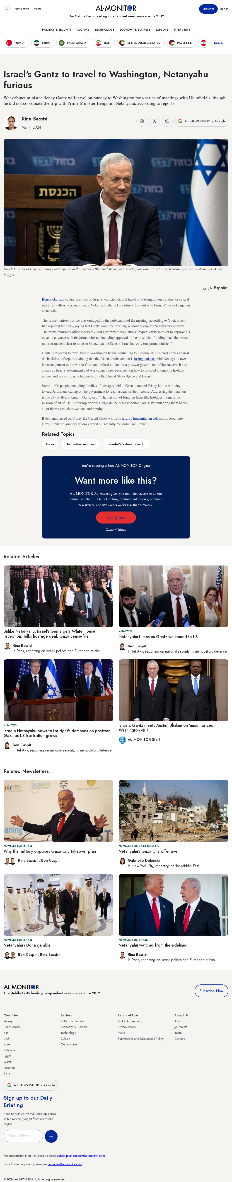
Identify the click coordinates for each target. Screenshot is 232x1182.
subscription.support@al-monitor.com (81, 1155)
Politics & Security (56, 29)
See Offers (116, 517)
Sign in (224, 9)
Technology (104, 29)
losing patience (144, 358)
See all (219, 43)
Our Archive (68, 1044)
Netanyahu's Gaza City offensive (148, 851)
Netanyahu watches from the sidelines (153, 945)
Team (178, 1032)
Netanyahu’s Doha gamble (27, 945)
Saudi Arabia (12, 1027)
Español (221, 288)
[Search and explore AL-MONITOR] (7, 8)
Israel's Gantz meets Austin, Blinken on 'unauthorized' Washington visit (167, 727)
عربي (207, 288)
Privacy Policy (127, 1027)
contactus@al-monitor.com (65, 1164)
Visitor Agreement (129, 1021)
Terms (109, 529)
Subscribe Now (211, 991)
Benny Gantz (51, 299)
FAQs (121, 1032)
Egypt (7, 1056)
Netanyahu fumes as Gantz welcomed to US (158, 637)
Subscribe (208, 9)
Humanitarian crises (80, 444)
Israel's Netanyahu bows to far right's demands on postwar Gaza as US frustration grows (57, 733)
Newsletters (21, 9)
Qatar (7, 1062)
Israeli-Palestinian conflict (126, 444)
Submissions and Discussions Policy (141, 1038)
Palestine (9, 1050)
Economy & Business (135, 29)
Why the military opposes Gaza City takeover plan (50, 851)
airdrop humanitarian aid (139, 418)
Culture (83, 29)
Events (37, 9)
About (178, 1021)
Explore (162, 29)
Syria (7, 1073)
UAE (6, 1038)
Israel (7, 1044)
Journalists (180, 1027)
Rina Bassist (35, 118)
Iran (6, 1032)
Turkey (8, 1021)
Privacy (122, 529)
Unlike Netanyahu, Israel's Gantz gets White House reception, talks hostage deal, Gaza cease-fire (49, 633)
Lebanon (9, 1067)
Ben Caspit (50, 860)
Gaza (50, 444)
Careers (179, 1038)
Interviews (182, 29)
